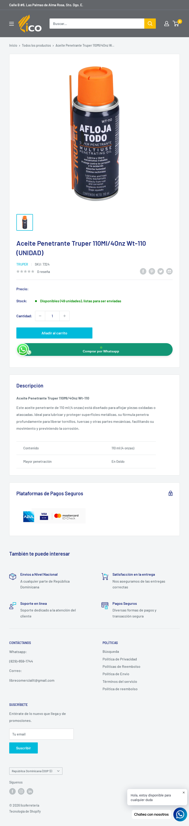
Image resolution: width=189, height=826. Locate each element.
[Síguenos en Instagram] (21, 791)
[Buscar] (150, 23)
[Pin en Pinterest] (152, 271)
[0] (176, 23)
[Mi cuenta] (166, 23)
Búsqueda (111, 651)
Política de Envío (116, 674)
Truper (22, 264)
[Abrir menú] (11, 24)
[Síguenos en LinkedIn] (30, 791)
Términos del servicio (120, 681)
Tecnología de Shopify (25, 811)
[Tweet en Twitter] (160, 271)
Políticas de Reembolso (121, 666)
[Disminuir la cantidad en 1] (40, 316)
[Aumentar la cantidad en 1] (64, 316)
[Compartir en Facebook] (143, 271)
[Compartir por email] (169, 271)
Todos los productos (36, 45)
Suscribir (23, 748)
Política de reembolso (120, 689)
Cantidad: (24, 316)
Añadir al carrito (54, 333)
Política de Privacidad (120, 659)
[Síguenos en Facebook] (12, 791)
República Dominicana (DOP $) (32, 771)
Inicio (13, 45)
